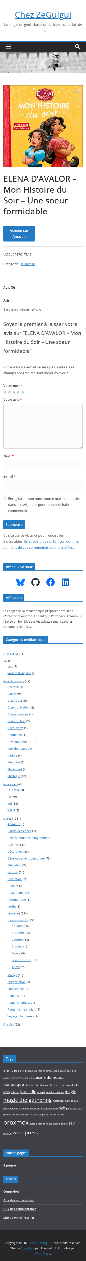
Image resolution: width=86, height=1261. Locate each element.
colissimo (16, 1077)
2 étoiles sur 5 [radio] (9, 392)
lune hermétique (55, 1092)
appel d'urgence (36, 1070)
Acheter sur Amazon (19, 233)
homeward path (69, 1085)
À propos (9, 1165)
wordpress (25, 1132)
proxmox (16, 1122)
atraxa (49, 1070)
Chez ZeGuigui (43, 14)
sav (71, 1123)
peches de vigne (20, 1114)
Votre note (13, 385)
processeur (59, 1114)
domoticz (55, 1077)
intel (24, 1091)
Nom (8, 456)
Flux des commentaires (19, 1209)
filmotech (55, 1085)
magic (70, 1091)
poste (49, 1114)
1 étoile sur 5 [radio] (5, 392)
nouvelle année (49, 1108)
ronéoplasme (53, 1123)
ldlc (32, 1091)
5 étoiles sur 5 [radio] (22, 392)
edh (36, 1085)
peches (7, 1114)
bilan (71, 1070)
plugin (41, 1114)
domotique (13, 1084)
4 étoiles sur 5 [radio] (18, 392)
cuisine (39, 1077)
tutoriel (7, 1133)
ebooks (29, 1085)
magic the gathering (27, 1099)
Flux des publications (18, 1200)
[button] (77, 92)
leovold (41, 1092)
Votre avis (12, 399)
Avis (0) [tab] (9, 287)
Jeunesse (28, 264)
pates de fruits (74, 1108)
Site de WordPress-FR (18, 1218)
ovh (62, 1108)
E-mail (9, 476)
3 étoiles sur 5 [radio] (13, 392)
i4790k (6, 1092)
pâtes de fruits (37, 1123)
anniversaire (15, 1070)
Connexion (11, 1191)
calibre (7, 1077)
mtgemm (24, 1108)
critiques (27, 1077)
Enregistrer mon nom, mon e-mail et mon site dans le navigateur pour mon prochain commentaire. (44, 504)
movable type (10, 1108)
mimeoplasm (71, 1100)
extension (44, 1085)
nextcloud (34, 1108)
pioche (33, 1114)
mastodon (58, 1100)
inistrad (15, 1092)
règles (64, 1123)
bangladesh (59, 1070)
